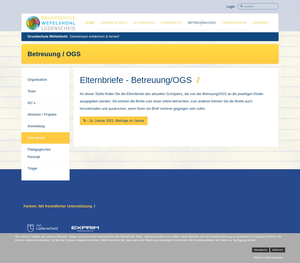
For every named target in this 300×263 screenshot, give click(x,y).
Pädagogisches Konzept (39, 153)
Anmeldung (36, 126)
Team (32, 91)
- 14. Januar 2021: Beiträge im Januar (115, 121)
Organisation (37, 80)
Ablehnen (277, 249)
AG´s (32, 103)
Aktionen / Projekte (42, 114)
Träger (32, 168)
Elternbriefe (36, 138)
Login (231, 7)
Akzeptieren (260, 249)
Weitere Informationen (268, 257)
